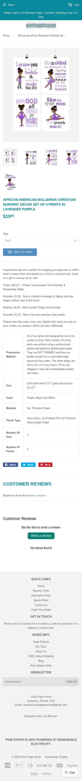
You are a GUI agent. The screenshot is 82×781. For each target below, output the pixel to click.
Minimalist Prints (41, 595)
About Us (41, 651)
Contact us (41, 605)
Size (5, 233)
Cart (76, 4)
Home (6, 35)
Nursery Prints (41, 590)
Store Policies (41, 641)
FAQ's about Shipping (41, 656)
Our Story (41, 646)
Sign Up (71, 681)
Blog (41, 660)
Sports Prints (41, 600)
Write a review (36, 495)
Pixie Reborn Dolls (41, 665)
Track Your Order (41, 609)
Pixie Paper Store (30, 756)
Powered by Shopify (56, 756)
